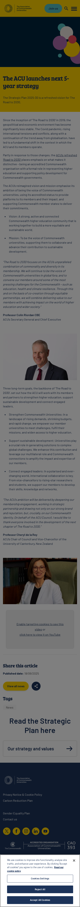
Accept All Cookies (40, 899)
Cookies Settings (40, 878)
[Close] (74, 860)
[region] (40, 881)
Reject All (40, 889)
